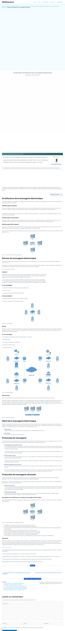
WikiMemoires (8, 2)
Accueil (3, 6)
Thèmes (34, 2)
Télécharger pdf (45, 2)
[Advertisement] (32, 144)
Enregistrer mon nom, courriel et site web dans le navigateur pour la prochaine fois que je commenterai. (23, 627)
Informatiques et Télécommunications (13, 6)
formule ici (60, 583)
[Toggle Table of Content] (61, 195)
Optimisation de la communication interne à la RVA (49, 572)
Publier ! (39, 2)
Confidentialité (59, 2)
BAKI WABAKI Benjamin (56, 164)
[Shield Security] (1, 629)
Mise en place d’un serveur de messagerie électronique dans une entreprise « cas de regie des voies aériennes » (25, 157)
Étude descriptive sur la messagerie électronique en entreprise (16, 573)
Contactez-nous (52, 2)
